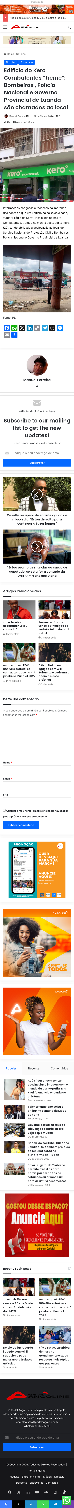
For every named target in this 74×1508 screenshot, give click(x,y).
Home (10, 53)
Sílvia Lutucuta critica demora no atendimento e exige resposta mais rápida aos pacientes (54, 1355)
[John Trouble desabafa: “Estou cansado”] (19, 609)
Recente (33, 1068)
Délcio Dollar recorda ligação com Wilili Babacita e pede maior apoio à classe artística (55, 672)
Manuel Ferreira (17, 116)
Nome (7, 762)
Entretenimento (31, 1476)
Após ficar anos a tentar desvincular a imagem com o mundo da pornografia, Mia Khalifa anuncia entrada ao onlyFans (48, 1088)
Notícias (21, 53)
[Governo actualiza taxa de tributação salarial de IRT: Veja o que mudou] (14, 1130)
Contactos (52, 1482)
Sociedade (26, 62)
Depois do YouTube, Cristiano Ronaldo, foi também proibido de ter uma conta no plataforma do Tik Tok (49, 1149)
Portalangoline (37, 1470)
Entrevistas (36, 1482)
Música (47, 1476)
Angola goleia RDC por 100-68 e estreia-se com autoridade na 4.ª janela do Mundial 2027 (19, 670)
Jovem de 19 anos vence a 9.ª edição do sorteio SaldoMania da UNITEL (55, 627)
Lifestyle (59, 1476)
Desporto (21, 1482)
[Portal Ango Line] (24, 26)
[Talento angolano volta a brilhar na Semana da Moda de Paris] (14, 1112)
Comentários (59, 1068)
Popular (11, 1068)
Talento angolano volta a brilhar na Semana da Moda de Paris (47, 1111)
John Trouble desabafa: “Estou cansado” (15, 625)
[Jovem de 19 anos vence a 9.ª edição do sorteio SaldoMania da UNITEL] (55, 609)
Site (5, 794)
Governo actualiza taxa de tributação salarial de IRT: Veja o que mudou (46, 1129)
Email (7, 778)
